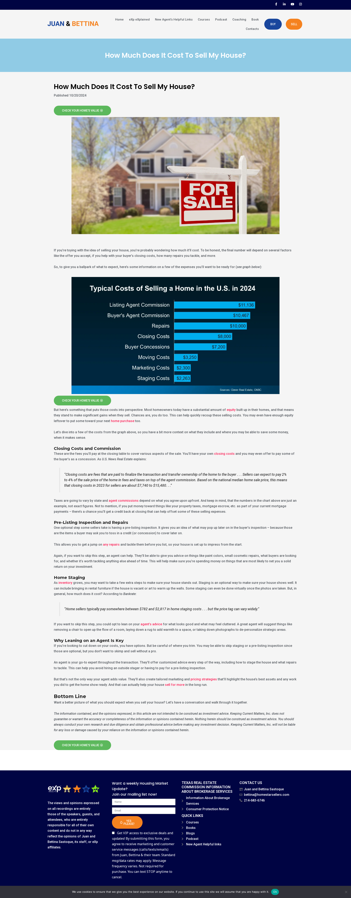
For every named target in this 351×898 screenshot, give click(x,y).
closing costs (224, 454)
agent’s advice (151, 624)
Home (119, 19)
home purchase (122, 421)
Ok (275, 891)
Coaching (239, 19)
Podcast (221, 19)
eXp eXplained (139, 19)
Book (255, 19)
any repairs (111, 544)
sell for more (174, 685)
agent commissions (124, 501)
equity (231, 410)
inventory (65, 583)
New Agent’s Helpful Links (174, 19)
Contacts (252, 29)
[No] (346, 892)
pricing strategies (204, 679)
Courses (204, 19)
